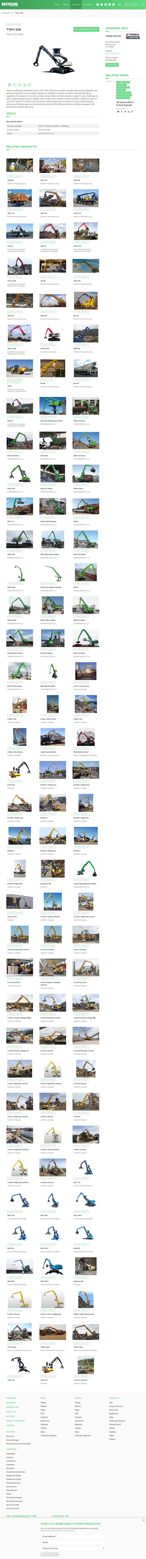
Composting (121, 84)
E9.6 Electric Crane (81, 752)
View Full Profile (86, 29)
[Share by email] (10, 85)
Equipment (121, 90)
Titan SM (44, 1380)
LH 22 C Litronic (80, 950)
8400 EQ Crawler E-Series (50, 587)
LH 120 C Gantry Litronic (50, 917)
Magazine (10, 1403)
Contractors (11, 1461)
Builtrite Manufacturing (16, 184)
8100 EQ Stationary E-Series (51, 421)
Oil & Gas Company (14, 1497)
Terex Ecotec (15, 34)
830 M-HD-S (78, 489)
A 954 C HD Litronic (15, 752)
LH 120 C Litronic (80, 1380)
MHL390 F (44, 1281)
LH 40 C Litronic (46, 1051)
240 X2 (10, 246)
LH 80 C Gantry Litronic (49, 1150)
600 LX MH (11, 349)
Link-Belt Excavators (48, 352)
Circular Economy (123, 92)
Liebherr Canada (80, 689)
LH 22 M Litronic (14, 982)
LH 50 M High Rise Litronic (51, 1084)
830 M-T (10, 521)
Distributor (10, 1465)
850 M (76, 587)
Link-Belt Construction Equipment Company (16, 250)
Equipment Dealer (13, 1475)
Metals (43, 1403)
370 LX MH (11, 281)
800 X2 (10, 421)
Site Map (10, 1425)
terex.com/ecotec (113, 53)
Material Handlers (14, 24)
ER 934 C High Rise (81, 818)
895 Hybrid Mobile (47, 686)
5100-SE (10, 316)
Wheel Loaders (14, 382)
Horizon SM (12, 917)
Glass (43, 1432)
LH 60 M (77, 1117)
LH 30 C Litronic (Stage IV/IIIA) (19, 1018)
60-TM (76, 316)
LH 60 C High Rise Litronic (17, 1117)
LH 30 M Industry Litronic (50, 1018)
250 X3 (43, 246)
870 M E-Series (46, 653)
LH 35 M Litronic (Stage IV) (18, 1051)
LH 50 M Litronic (80, 1084)
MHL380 (10, 1281)
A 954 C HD (78, 719)
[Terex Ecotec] (133, 36)
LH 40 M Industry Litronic (84, 1051)
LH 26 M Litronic (80, 982)
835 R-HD (11, 554)
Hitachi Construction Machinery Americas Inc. (17, 390)
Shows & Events (12, 1508)
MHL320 (10, 1248)
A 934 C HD (11, 719)
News (56, 5)
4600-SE (77, 281)
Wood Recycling (123, 87)
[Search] (143, 4)
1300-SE (77, 180)
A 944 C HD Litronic (48, 719)
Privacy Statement (15, 1421)
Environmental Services (15, 1472)
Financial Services (13, 1483)
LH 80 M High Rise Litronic (18, 1182)
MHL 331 (77, 1182)
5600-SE (43, 316)
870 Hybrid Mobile (14, 653)
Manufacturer (11, 1490)
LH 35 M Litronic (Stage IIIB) (84, 1018)
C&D (118, 82)
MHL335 (77, 1248)
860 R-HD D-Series (47, 620)
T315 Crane (11, 1347)
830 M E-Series (46, 489)
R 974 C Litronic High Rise (50, 1314)
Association (10, 1454)
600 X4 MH (44, 349)
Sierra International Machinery (85, 755)
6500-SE (77, 349)
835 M (76, 521)
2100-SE (43, 213)
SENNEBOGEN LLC (48, 424)
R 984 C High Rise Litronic (84, 1314)
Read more (112, 65)
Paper (43, 1410)
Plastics (44, 1406)
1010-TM (43, 180)
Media (8, 1494)
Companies (88, 5)
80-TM (76, 383)
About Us (11, 1412)
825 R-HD (11, 489)
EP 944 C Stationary (81, 785)
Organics (126, 82)
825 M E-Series (79, 456)
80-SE (42, 383)
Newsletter (12, 1407)
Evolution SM (45, 884)
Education (10, 1468)
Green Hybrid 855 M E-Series (85, 884)
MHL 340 (11, 1215)
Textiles (43, 1428)
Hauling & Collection (49, 1435)
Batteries (44, 1424)
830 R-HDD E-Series (48, 521)
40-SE (42, 281)
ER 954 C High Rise (14, 884)
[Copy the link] (30, 85)
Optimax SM (78, 1281)
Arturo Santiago (12, 1440)
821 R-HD (44, 456)
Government (11, 1487)
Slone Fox (10, 1436)
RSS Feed (10, 1416)
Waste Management (124, 95)
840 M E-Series (80, 554)
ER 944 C (11, 851)
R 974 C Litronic (13, 1314)
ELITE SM (11, 785)
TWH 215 (10, 1380)
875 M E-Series (79, 653)
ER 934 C (44, 818)
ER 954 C (77, 851)
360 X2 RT (78, 246)
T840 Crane (78, 1347)
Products (76, 5)
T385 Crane (45, 1347)
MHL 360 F (78, 1215)
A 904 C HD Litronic (81, 686)
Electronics (45, 1421)
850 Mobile (11, 620)
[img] (109, 81)
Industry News (115, 1424)
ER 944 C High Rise (48, 851)
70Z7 (9, 386)
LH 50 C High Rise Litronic (17, 1084)
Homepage (11, 1398)
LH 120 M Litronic (47, 950)
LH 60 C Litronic (46, 1117)
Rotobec (10, 788)
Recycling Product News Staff (18, 1444)
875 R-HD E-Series (14, 686)
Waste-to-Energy (123, 98)
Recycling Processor (14, 1501)
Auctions (9, 1457)
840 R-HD (11, 587)
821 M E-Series (13, 456)
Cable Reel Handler (48, 752)
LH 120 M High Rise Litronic (18, 950)
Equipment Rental (13, 1479)
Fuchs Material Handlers (83, 1186)
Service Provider (12, 1505)
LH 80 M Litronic (47, 1182)
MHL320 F (44, 1248)
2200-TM (77, 213)
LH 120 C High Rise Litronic (84, 917)
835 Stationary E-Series (49, 554)
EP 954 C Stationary (15, 818)
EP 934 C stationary (48, 785)
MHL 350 (43, 1215)
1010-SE (10, 180)
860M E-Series (79, 620)
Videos (65, 5)
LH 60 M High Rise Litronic (18, 1150)
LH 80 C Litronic (80, 1150)
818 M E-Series (79, 421)
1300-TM (10, 213)
